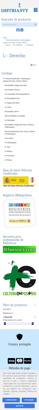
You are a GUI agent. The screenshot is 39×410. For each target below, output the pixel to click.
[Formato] (11, 309)
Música (9, 151)
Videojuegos (11, 143)
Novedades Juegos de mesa (16, 85)
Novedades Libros (12, 111)
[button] (20, 4)
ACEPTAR (19, 406)
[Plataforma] (12, 313)
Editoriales (10, 120)
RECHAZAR (29, 400)
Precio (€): (8, 317)
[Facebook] (18, 31)
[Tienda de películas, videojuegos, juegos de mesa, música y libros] (4, 79)
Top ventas (9, 138)
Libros (9, 107)
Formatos (10, 156)
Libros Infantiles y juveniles (15, 116)
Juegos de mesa (12, 103)
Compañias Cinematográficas (17, 94)
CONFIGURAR (11, 400)
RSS (34, 65)
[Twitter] (21, 31)
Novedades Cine (13, 98)
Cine (8, 147)
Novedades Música (12, 90)
